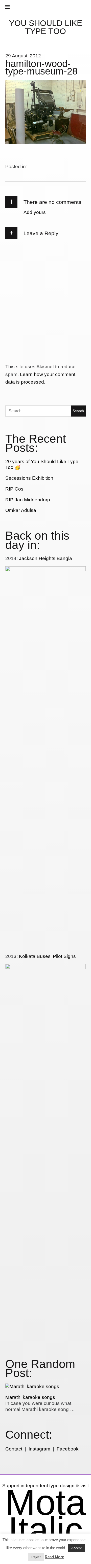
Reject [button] (36, 1557)
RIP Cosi (15, 489)
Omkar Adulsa (20, 510)
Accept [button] (76, 1548)
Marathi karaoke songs (30, 1397)
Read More (54, 1557)
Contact (13, 1448)
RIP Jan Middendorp (27, 499)
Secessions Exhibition (29, 478)
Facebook (68, 1448)
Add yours (35, 212)
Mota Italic (45, 1516)
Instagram (39, 1448)
